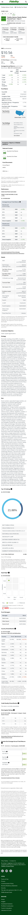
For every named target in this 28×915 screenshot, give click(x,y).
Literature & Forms (6, 910)
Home (3, 899)
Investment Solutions (6, 904)
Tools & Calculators (6, 908)
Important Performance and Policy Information (12, 253)
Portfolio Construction (7, 906)
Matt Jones (21, 28)
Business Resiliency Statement (9, 885)
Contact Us (13, 861)
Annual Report (6, 165)
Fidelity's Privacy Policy (7, 866)
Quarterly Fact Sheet (12, 156)
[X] (10, 871)
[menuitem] (2, 2)
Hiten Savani (5, 28)
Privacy (3, 881)
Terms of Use (4, 879)
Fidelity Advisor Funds (7, 7)
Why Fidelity (4, 861)
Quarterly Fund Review (12, 151)
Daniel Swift (13, 28)
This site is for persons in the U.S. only (11, 890)
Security (3, 888)
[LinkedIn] (2, 871)
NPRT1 (4, 167)
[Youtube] (6, 871)
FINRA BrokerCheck (6, 892)
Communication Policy (7, 883)
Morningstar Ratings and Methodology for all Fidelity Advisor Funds (12, 736)
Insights (3, 901)
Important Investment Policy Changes (10, 252)
